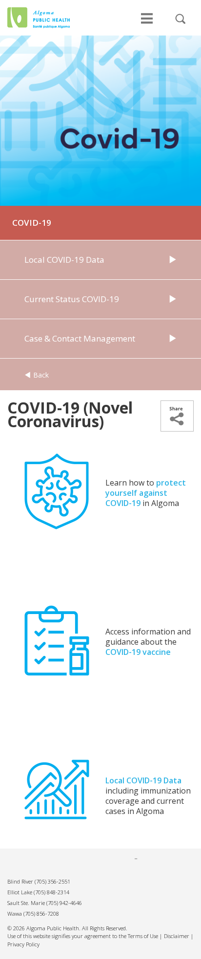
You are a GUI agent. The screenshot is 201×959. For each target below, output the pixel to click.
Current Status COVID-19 (71, 299)
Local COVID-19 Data (64, 259)
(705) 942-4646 (64, 902)
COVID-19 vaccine (138, 652)
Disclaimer (176, 936)
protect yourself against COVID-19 (145, 492)
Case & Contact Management (79, 338)
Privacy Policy (23, 944)
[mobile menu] (147, 23)
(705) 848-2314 (51, 892)
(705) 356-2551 (52, 881)
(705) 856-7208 (41, 913)
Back (40, 375)
